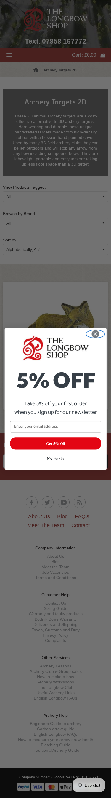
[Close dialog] (95, 334)
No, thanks (55, 458)
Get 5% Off (55, 443)
